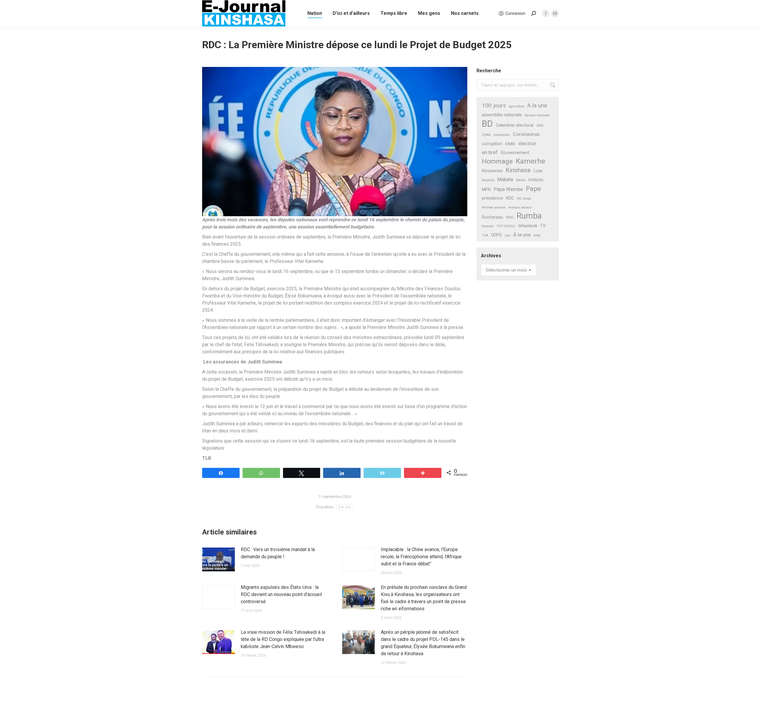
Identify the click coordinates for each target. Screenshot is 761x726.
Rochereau (492, 217)
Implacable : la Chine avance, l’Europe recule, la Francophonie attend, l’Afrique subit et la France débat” (421, 557)
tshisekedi (527, 225)
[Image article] (218, 559)
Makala (505, 179)
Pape (533, 188)
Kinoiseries (492, 170)
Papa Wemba (508, 189)
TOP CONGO (505, 226)
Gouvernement (515, 152)
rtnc (510, 217)
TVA (485, 235)
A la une (537, 105)
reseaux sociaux (520, 207)
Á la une (522, 235)
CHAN (486, 135)
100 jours (494, 105)
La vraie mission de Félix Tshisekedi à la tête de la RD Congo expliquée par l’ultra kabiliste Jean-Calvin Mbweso (283, 639)
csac (510, 143)
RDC (510, 198)
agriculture (516, 106)
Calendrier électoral (514, 125)
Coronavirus (526, 134)
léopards (488, 180)
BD (487, 124)
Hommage (497, 161)
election (527, 143)
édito (537, 235)
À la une (345, 507)
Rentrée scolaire (493, 207)
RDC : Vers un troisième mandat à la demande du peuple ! (278, 553)
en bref (490, 152)
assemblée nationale (502, 114)
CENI (539, 126)
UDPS (496, 235)
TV (542, 225)
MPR (486, 189)
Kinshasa (518, 170)
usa (507, 235)
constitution (502, 135)
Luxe (538, 170)
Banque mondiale (537, 115)
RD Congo (524, 198)
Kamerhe (530, 161)
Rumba (529, 216)
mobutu (535, 179)
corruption (492, 143)
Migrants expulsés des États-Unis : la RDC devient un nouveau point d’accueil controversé (281, 594)
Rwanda (487, 226)
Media (520, 180)
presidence (492, 198)
